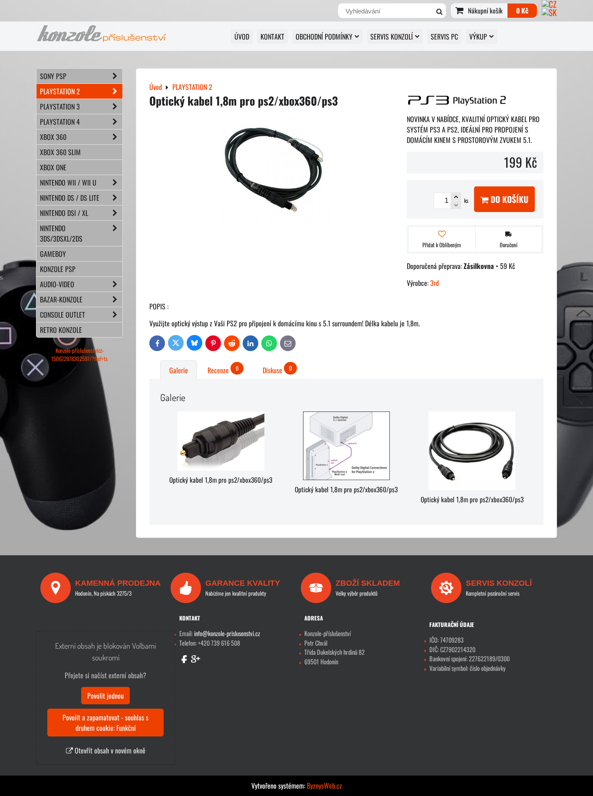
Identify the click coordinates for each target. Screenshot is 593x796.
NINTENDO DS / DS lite (69, 197)
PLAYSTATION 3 (60, 106)
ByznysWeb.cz (324, 785)
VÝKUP (478, 36)
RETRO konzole (61, 330)
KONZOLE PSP (58, 269)
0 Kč (522, 10)
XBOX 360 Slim (60, 152)
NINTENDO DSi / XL (64, 213)
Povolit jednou (105, 695)
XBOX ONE (53, 167)
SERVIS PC (444, 36)
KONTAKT (272, 36)
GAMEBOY (53, 254)
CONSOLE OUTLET (62, 314)
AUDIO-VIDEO (57, 284)
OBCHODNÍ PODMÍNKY (324, 36)
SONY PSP (53, 76)
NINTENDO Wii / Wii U (68, 182)
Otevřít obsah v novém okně (109, 750)
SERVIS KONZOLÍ (391, 36)
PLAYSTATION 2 (60, 91)
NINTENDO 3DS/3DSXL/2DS (61, 233)
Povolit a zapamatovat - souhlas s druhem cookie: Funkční (105, 722)
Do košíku (508, 199)
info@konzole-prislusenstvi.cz (227, 633)
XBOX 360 (53, 137)
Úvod (241, 36)
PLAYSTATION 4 (60, 121)
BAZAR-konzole (61, 299)
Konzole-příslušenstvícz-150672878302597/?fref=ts (79, 354)
